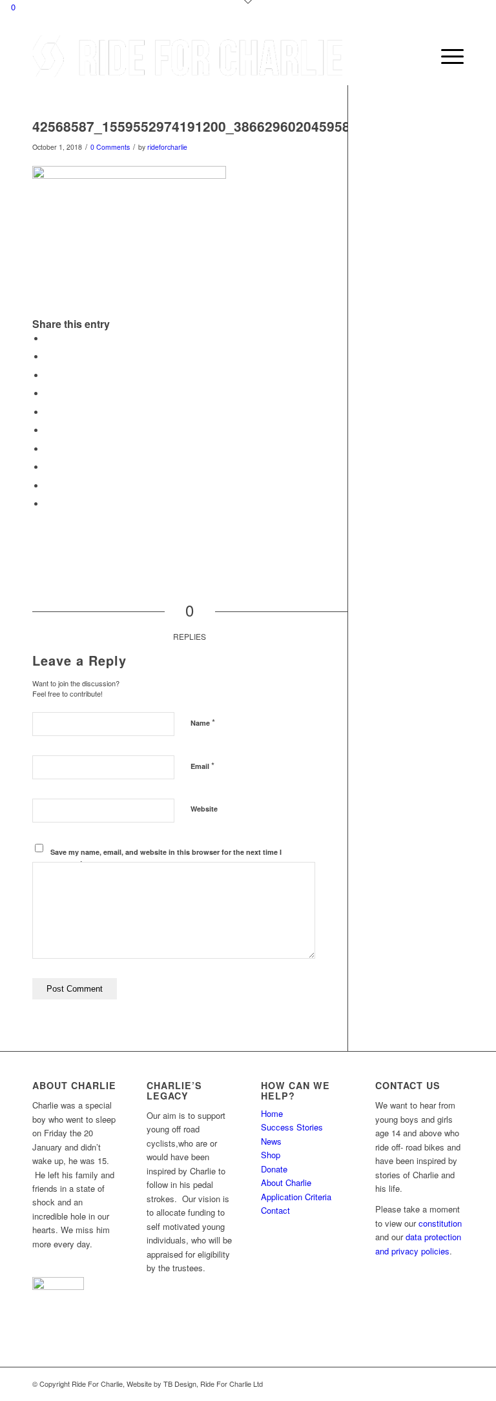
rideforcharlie (167, 147)
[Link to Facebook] (434, 1383)
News (271, 1141)
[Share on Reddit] (48, 486)
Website (204, 808)
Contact (275, 1210)
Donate (274, 1169)
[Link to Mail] (454, 1383)
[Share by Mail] (48, 504)
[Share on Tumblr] (48, 449)
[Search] (415, 56)
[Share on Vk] (48, 467)
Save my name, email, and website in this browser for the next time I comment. (166, 857)
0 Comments (110, 147)
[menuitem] (415, 56)
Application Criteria (296, 1197)
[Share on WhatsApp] (48, 393)
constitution (440, 1223)
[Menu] (446, 56)
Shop (270, 1155)
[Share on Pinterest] (48, 412)
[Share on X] (48, 357)
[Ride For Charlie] (187, 56)
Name (203, 722)
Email (202, 765)
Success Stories (292, 1127)
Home (272, 1113)
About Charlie (286, 1182)
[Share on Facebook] (48, 338)
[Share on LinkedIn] (48, 430)
